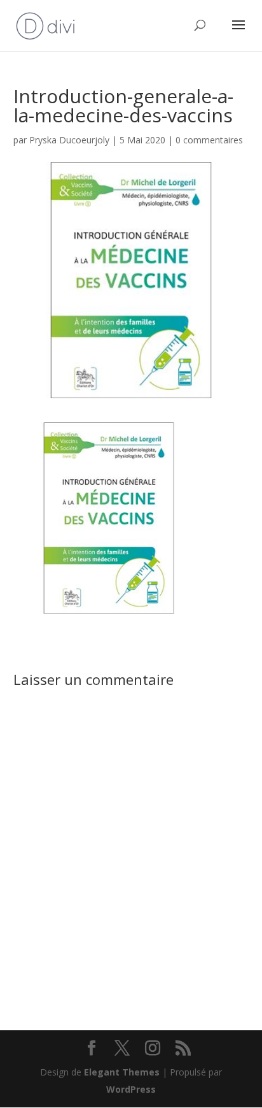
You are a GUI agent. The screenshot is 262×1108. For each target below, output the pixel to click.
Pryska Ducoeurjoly (69, 140)
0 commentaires (209, 140)
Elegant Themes (122, 1072)
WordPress (131, 1089)
